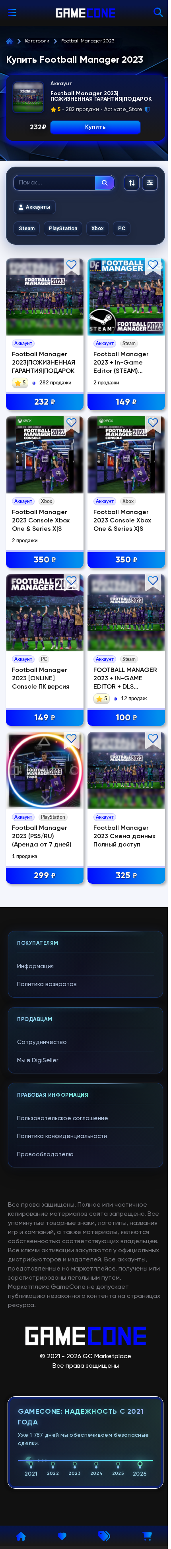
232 (44, 402)
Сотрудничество (42, 1042)
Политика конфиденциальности (62, 1136)
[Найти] (104, 183)
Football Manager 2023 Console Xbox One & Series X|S (41, 520)
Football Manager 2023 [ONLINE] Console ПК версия (41, 678)
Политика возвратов (47, 984)
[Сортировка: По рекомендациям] (131, 182)
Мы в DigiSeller (37, 1060)
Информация (35, 966)
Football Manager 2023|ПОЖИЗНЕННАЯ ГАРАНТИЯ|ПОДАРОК (43, 362)
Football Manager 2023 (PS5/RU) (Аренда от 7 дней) (42, 836)
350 (45, 560)
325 (126, 875)
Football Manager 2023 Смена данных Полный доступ (124, 836)
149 (126, 402)
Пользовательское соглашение (62, 1118)
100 (126, 718)
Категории (37, 41)
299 (45, 875)
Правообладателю (45, 1154)
